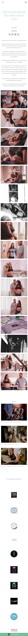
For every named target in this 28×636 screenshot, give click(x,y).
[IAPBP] (14, 510)
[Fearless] (14, 495)
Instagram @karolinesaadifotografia (14, 479)
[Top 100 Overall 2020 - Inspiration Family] (14, 553)
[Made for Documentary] (14, 525)
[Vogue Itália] (14, 630)
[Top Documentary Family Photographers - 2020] (14, 585)
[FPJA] (14, 616)
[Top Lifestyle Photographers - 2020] (14, 569)
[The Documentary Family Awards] (14, 540)
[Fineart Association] (14, 601)
